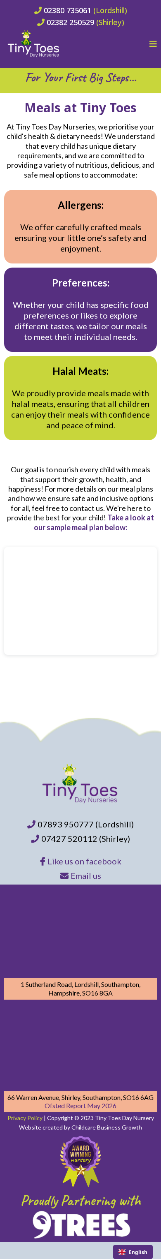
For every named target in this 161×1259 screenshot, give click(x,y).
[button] (153, 44)
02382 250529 (70, 22)
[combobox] (133, 1252)
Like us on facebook (84, 861)
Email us (86, 875)
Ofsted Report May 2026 (80, 1105)
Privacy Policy (25, 1117)
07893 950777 (66, 824)
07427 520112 (70, 838)
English (138, 1252)
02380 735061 (67, 10)
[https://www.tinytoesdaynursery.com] (34, 44)
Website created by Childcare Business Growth (80, 1127)
